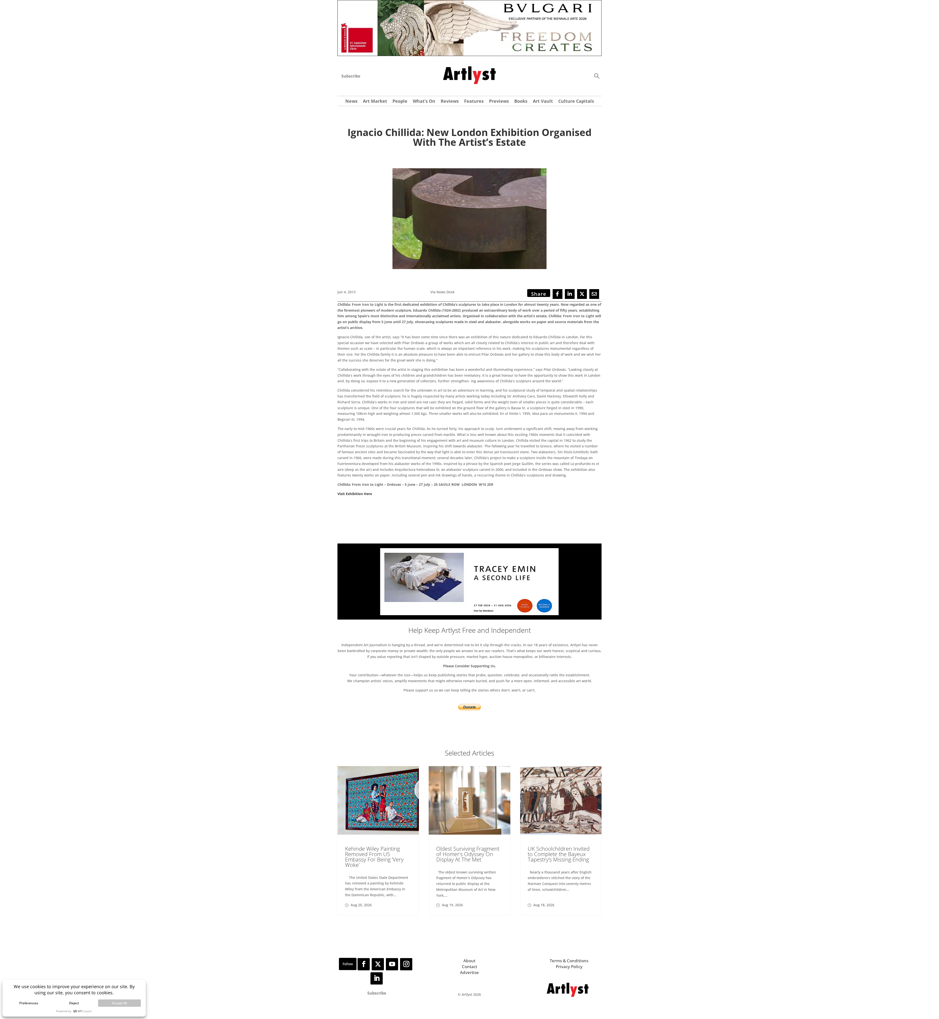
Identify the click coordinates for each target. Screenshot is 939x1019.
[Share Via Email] (594, 294)
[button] (597, 76)
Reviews (450, 101)
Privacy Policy (569, 966)
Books (520, 101)
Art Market (375, 101)
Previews (499, 101)
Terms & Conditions (569, 960)
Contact (469, 966)
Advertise (469, 972)
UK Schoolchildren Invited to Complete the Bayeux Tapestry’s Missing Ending (559, 854)
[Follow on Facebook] (364, 964)
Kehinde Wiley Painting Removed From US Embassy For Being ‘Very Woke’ (374, 856)
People (399, 101)
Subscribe (350, 76)
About (469, 960)
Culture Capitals (576, 101)
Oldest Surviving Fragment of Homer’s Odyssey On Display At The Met (467, 854)
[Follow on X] (378, 964)
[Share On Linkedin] (570, 294)
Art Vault (543, 101)
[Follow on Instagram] (406, 964)
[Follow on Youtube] (392, 964)
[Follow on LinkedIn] (376, 978)
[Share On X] (582, 294)
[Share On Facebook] (557, 294)
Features (474, 101)
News (351, 101)
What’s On (424, 101)
